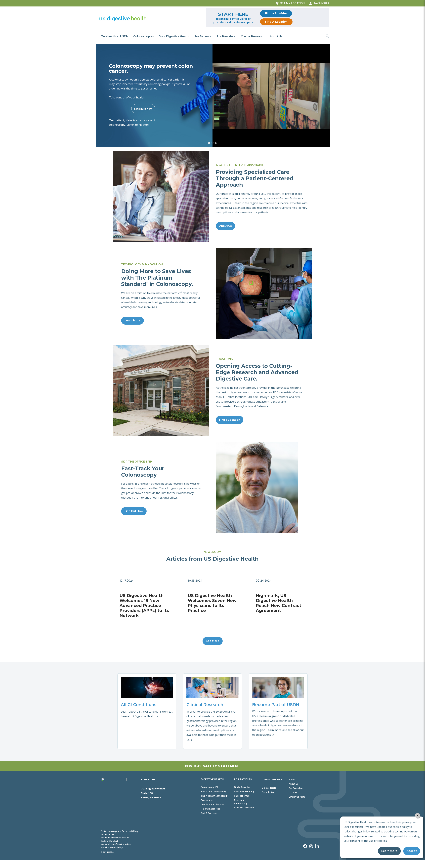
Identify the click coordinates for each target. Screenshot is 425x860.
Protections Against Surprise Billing (119, 831)
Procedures (207, 800)
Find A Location (276, 21)
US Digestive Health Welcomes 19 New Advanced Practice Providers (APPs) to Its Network (144, 605)
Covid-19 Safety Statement (212, 766)
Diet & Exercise (209, 813)
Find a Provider (276, 13)
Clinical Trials (268, 787)
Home (292, 779)
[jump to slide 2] (212, 143)
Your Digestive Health (174, 36)
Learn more (389, 851)
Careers (293, 792)
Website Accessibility (112, 847)
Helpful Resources (210, 808)
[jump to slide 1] (209, 143)
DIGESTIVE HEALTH (212, 779)
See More (212, 641)
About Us (276, 36)
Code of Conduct (109, 840)
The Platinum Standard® (214, 795)
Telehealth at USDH (114, 36)
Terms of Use (108, 834)
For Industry (267, 792)
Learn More (132, 320)
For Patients (203, 36)
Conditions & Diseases (212, 804)
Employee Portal (297, 796)
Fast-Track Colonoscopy (213, 791)
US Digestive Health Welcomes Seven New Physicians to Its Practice (212, 603)
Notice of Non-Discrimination (116, 844)
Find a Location (229, 419)
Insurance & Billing (244, 791)
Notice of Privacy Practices (115, 837)
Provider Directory (244, 807)
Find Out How (134, 511)
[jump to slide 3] (216, 143)
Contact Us (148, 779)
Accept (412, 851)
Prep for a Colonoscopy (240, 802)
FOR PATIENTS (243, 779)
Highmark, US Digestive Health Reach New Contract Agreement (278, 603)
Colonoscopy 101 (209, 787)
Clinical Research (252, 36)
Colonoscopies (143, 36)
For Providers (226, 36)
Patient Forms (241, 795)
